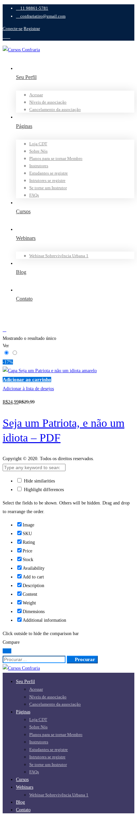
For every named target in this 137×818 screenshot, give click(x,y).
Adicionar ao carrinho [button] (27, 379)
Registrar (32, 28)
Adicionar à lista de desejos (28, 388)
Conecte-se (13, 28)
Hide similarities (39, 480)
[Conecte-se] (68, 330)
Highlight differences (43, 489)
